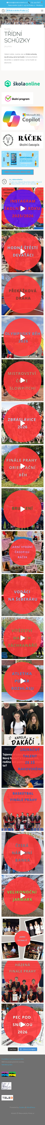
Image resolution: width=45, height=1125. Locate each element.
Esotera (22, 1107)
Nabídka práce (7, 1065)
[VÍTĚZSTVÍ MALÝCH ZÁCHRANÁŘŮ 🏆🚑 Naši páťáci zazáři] (22, 638)
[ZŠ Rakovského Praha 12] (3, 11)
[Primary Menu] (42, 10)
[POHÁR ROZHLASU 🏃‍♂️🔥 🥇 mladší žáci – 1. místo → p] (22, 681)
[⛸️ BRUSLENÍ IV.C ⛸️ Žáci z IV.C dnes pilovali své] (22, 509)
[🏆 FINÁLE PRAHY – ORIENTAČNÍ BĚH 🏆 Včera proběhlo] (22, 466)
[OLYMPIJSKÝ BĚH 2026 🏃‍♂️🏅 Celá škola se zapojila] (22, 337)
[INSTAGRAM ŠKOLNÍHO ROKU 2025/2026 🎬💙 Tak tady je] (22, 208)
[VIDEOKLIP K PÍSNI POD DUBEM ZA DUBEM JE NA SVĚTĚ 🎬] (22, 724)
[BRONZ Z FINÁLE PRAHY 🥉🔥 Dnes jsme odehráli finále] (22, 982)
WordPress (31, 1107)
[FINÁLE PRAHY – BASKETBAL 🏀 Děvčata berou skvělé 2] (22, 810)
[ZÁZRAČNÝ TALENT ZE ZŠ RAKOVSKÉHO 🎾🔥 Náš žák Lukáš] (22, 767)
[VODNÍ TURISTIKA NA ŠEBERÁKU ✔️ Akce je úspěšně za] (22, 595)
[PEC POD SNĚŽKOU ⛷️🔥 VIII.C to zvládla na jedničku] (22, 1024)
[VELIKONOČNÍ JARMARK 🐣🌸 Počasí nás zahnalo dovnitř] (22, 896)
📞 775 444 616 (34, 2)
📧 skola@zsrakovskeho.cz (17, 2)
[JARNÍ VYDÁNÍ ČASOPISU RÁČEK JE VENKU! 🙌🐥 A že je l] (22, 552)
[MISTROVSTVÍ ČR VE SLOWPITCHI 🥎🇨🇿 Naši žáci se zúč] (22, 380)
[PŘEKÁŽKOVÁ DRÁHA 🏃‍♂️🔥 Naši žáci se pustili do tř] (22, 294)
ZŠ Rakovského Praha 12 (17, 10)
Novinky (7, 29)
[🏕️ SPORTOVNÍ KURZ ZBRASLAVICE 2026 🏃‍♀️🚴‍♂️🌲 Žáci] (22, 423)
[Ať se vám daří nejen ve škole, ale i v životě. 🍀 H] (22, 251)
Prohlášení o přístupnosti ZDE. (13, 1059)
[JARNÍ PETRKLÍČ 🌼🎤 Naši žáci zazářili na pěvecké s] (22, 939)
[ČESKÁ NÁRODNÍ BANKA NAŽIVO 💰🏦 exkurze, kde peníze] (22, 853)
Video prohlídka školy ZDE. (17, 172)
